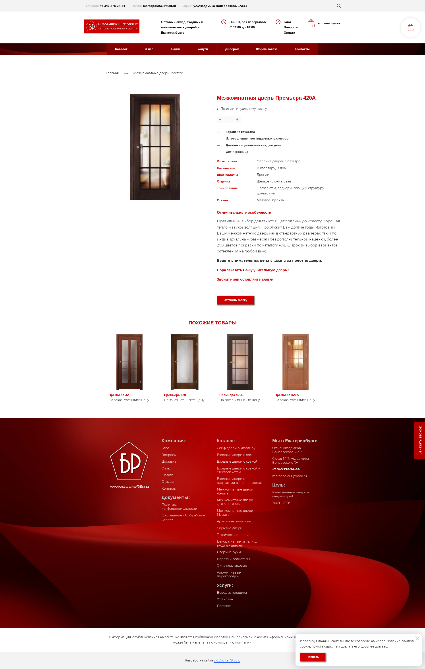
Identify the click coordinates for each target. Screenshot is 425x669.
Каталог (121, 49)
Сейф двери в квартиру (236, 448)
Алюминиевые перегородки (229, 574)
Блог (287, 22)
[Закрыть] (417, 638)
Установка (225, 599)
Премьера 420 (175, 395)
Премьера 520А (287, 395)
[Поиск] (339, 6)
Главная (112, 73)
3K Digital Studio (227, 660)
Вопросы (291, 27)
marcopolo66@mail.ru (159, 6)
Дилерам (232, 49)
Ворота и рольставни (234, 559)
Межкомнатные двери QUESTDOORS (235, 502)
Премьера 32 (119, 395)
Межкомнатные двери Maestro (158, 73)
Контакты (302, 49)
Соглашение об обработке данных (183, 517)
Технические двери (233, 535)
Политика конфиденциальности (179, 507)
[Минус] (220, 119)
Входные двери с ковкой (237, 461)
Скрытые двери (229, 528)
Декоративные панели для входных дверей (238, 543)
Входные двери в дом (234, 455)
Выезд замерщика (232, 593)
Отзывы (168, 482)
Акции (175, 49)
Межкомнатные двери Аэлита (235, 491)
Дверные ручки (229, 552)
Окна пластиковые (232, 566)
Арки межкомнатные (234, 521)
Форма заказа (267, 49)
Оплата (289, 32)
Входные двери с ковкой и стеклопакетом (239, 470)
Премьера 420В (231, 395)
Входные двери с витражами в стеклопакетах (239, 481)
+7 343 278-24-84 (112, 6)
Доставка (169, 461)
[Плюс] (237, 119)
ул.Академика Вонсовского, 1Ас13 (220, 6)
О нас (149, 49)
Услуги (202, 49)
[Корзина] (411, 28)
